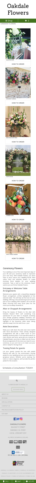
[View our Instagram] (21, 420)
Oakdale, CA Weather (9, 473)
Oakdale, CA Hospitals (27, 470)
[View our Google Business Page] (18, 420)
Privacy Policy (6, 476)
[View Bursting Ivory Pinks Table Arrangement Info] (18, 121)
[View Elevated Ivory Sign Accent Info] (18, 43)
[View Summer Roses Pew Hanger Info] (18, 199)
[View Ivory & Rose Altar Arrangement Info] (18, 160)
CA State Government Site (25, 473)
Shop (10, 20)
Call (6, 481)
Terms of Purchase (18, 476)
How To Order (18, 64)
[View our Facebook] (15, 420)
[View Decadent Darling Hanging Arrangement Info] (18, 82)
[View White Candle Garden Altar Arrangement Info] (18, 238)
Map (18, 481)
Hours (31, 481)
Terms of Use (30, 476)
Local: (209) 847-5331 (18, 433)
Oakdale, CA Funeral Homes (10, 470)
